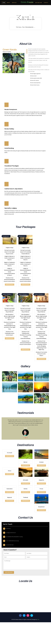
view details (9, 456)
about (8, 2)
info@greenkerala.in (11, 532)
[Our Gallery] (9, 376)
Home (4, 2)
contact (46, 2)
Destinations (38, 2)
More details (9, 284)
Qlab (38, 619)
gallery (31, 2)
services (14, 2)
